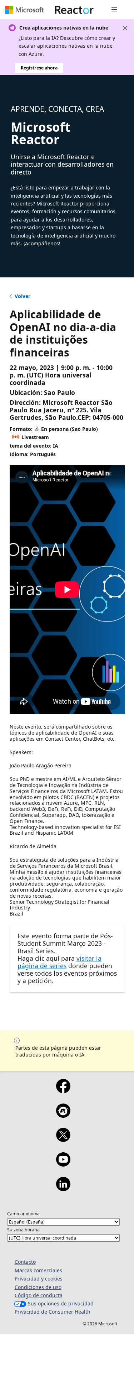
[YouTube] (63, 1164)
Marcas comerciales (38, 1270)
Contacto (25, 1261)
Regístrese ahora (39, 68)
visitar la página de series (59, 962)
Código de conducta (39, 1295)
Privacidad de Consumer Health (52, 1311)
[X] (63, 1139)
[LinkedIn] (63, 1188)
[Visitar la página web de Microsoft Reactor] (74, 9)
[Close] (125, 28)
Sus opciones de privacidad (61, 1303)
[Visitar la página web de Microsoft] (24, 9)
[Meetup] (63, 1115)
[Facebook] (63, 1090)
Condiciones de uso (38, 1287)
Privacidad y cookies (39, 1278)
